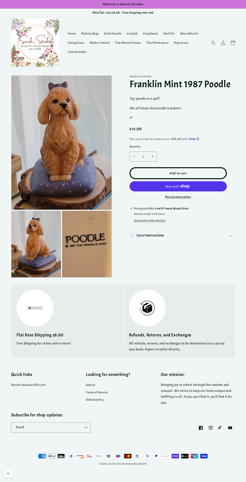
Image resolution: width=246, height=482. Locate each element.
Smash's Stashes (116, 463)
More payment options (178, 196)
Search (90, 385)
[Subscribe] (86, 427)
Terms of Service (97, 392)
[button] (213, 43)
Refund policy (95, 400)
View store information (149, 220)
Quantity (135, 146)
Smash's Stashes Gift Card (28, 385)
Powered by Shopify (136, 463)
